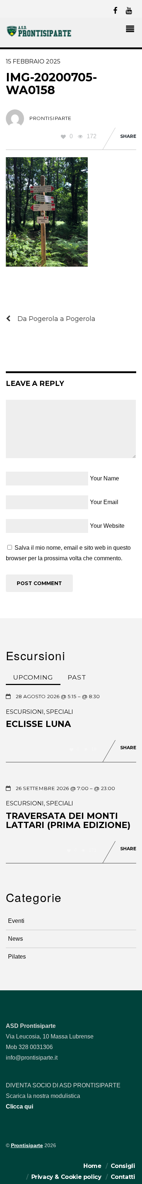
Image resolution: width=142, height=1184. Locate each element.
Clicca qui (19, 1106)
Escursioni (25, 711)
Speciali (59, 711)
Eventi (16, 921)
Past (77, 677)
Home (92, 1165)
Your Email (104, 502)
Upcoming (33, 677)
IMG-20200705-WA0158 (51, 83)
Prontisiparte (27, 1145)
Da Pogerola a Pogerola (56, 318)
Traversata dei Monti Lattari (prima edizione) (68, 821)
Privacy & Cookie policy (66, 1176)
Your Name (104, 478)
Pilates (17, 956)
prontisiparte (50, 118)
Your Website (107, 526)
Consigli (123, 1165)
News (15, 939)
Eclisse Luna (38, 724)
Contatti (123, 1176)
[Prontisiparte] (39, 36)
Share (128, 136)
